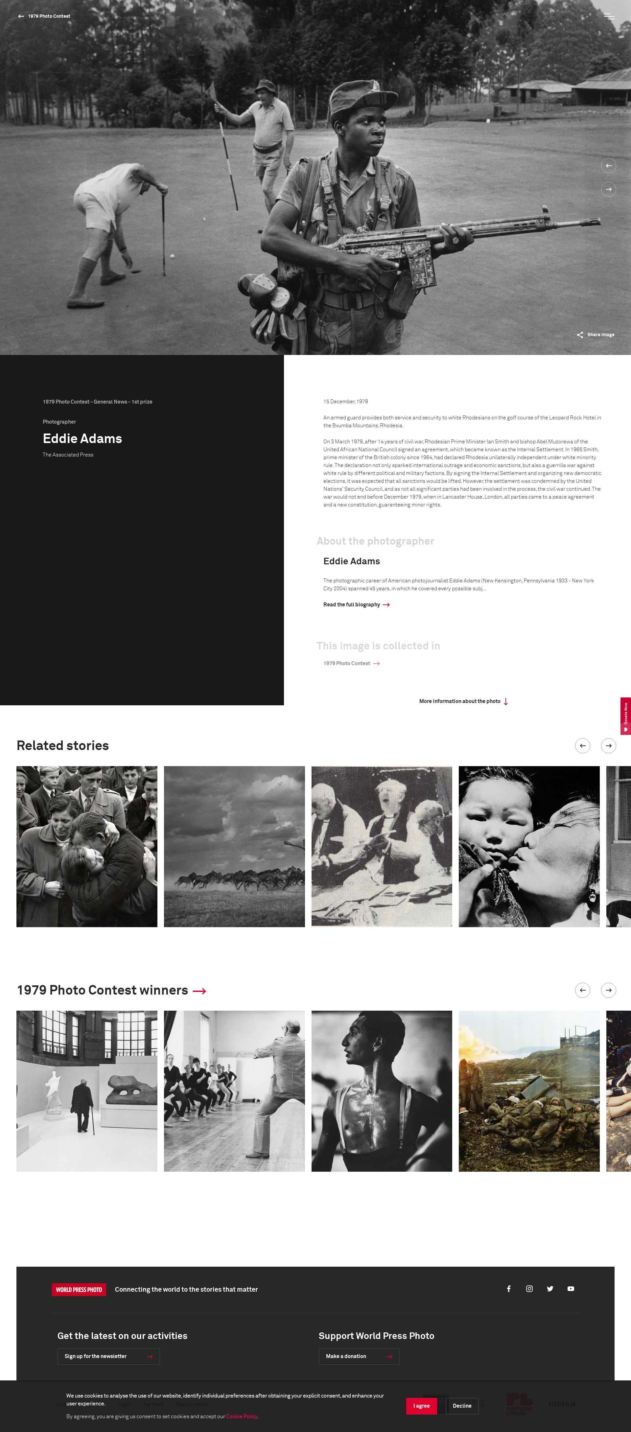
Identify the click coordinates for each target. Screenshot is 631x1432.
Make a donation (346, 1356)
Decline (462, 1406)
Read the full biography (351, 604)
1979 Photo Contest (49, 16)
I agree (421, 1406)
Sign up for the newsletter (96, 1356)
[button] (582, 745)
